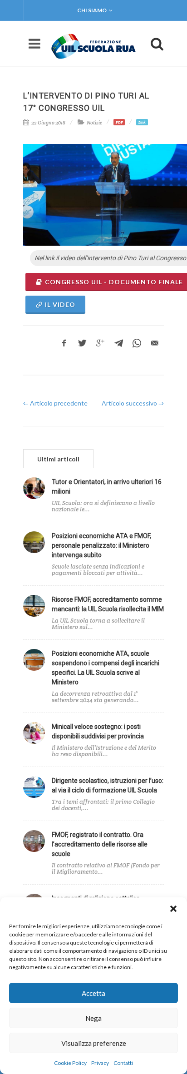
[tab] (58, 458)
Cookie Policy (70, 1062)
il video (60, 304)
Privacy (100, 1062)
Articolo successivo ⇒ (133, 403)
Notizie (94, 122)
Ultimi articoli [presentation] (58, 459)
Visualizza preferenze (93, 1043)
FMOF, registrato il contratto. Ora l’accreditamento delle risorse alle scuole (100, 844)
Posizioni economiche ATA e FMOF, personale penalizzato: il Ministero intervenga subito (101, 545)
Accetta (93, 993)
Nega (93, 1018)
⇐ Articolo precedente (55, 403)
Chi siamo (92, 10)
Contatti (123, 1062)
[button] (173, 908)
